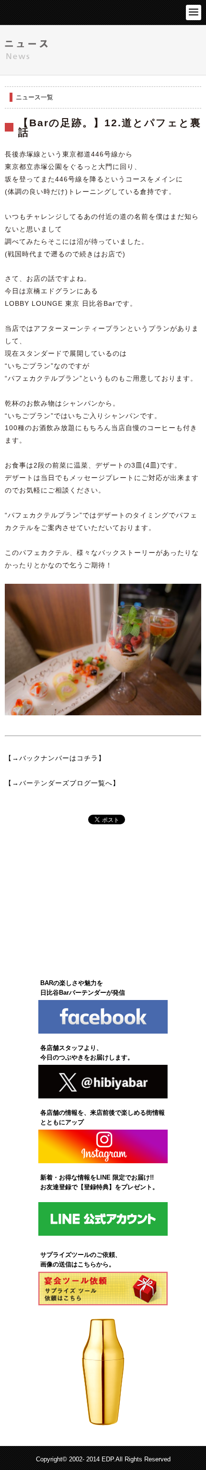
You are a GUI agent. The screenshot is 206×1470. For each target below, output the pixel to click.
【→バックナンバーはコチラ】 (55, 758)
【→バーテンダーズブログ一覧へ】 (62, 783)
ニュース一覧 (34, 97)
